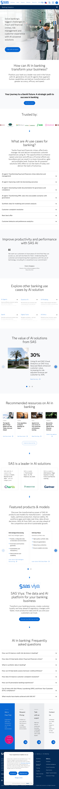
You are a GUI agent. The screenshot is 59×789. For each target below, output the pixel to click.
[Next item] (55, 366)
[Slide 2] (30, 569)
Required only (23, 773)
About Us (34, 2)
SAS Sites (53, 3)
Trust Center (31, 785)
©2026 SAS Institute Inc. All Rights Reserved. (45, 785)
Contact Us (49, 3)
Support (23, 2)
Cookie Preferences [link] (5, 785)
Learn (17, 2)
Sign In (56, 2)
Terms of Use (23, 785)
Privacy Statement (14, 785)
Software (12, 2)
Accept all (13, 773)
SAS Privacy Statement (25, 763)
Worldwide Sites (46, 2)
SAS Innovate (41, 2)
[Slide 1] (28, 569)
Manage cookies (19, 777)
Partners (28, 2)
